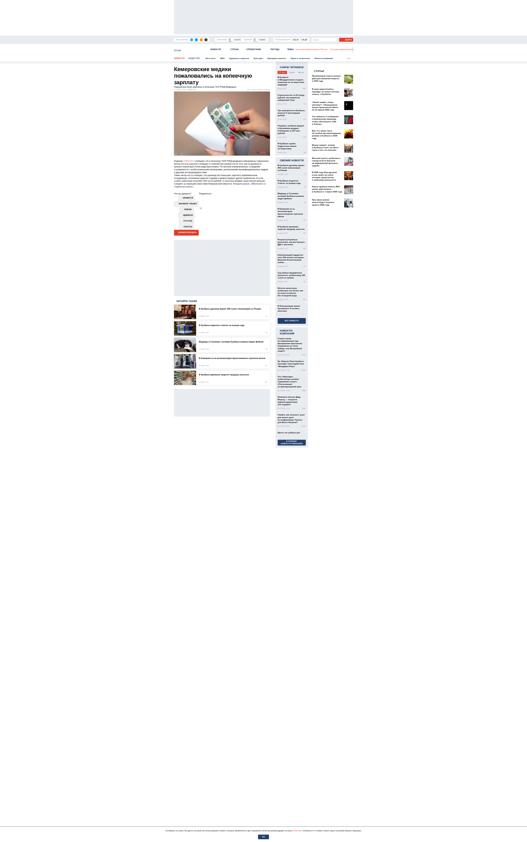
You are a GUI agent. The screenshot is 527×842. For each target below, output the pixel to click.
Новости (215, 49)
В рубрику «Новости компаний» (291, 442)
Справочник (253, 49)
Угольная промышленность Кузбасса (312, 49)
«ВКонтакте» (257, 184)
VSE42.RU (188, 161)
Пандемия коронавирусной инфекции (350, 49)
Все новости (292, 321)
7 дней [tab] (291, 72)
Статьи (234, 49)
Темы (290, 49)
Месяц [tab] (301, 72)
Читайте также (186, 301)
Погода (275, 49)
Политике (297, 831)
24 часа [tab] (282, 72)
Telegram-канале (241, 184)
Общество (194, 58)
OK (263, 837)
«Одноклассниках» (183, 186)
